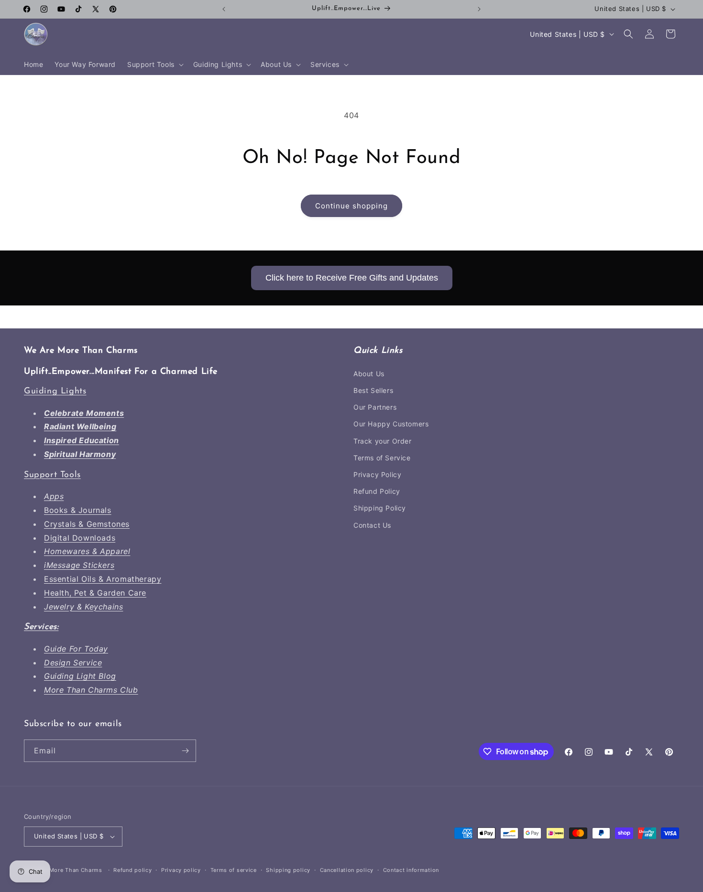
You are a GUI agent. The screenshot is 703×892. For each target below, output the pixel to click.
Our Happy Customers (390, 424)
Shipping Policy (379, 508)
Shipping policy (288, 870)
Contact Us (372, 525)
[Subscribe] (185, 751)
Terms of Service (382, 458)
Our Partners (374, 407)
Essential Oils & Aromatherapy (102, 579)
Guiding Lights (55, 391)
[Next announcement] (479, 9)
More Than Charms (76, 870)
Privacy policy (181, 870)
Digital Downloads (79, 538)
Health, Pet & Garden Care (95, 593)
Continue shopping (351, 205)
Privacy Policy (377, 474)
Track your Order (382, 441)
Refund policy (132, 870)
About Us (368, 374)
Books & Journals (77, 510)
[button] (154, 64)
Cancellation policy (346, 870)
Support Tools (52, 475)
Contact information (411, 870)
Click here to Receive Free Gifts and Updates (351, 278)
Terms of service (233, 870)
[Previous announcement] (223, 9)
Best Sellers (373, 390)
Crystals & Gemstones (87, 524)
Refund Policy (376, 491)
